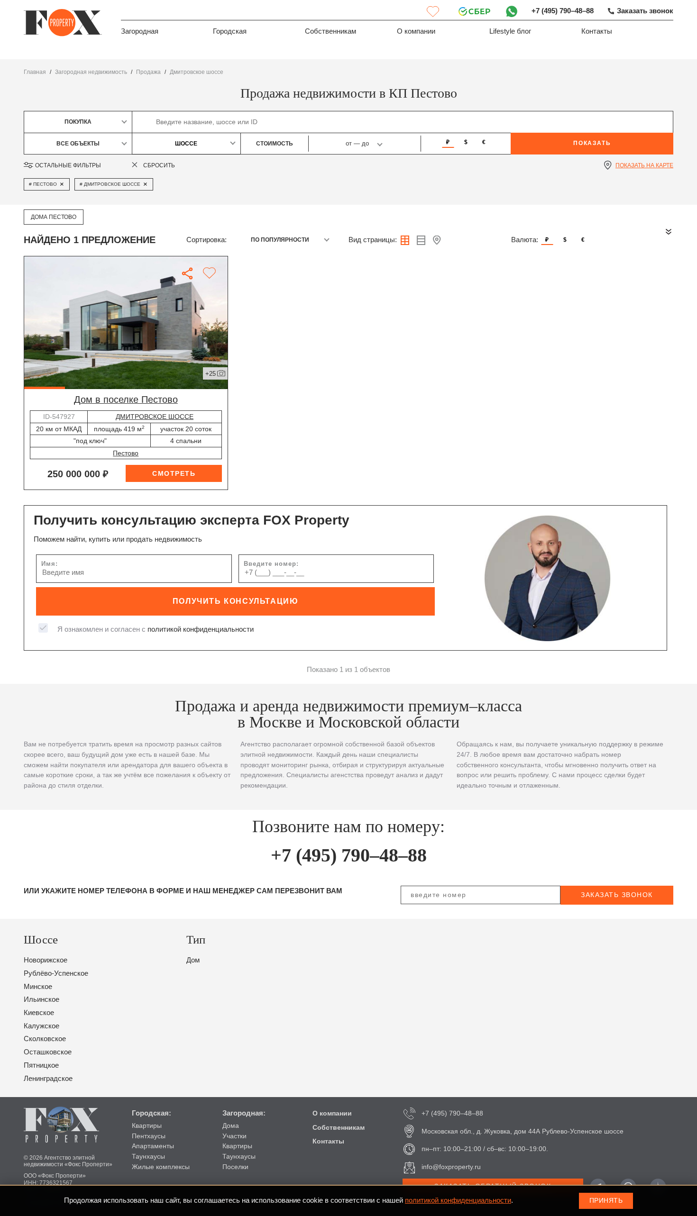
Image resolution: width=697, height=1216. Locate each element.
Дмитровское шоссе (196, 72)
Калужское (41, 1026)
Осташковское (48, 1052)
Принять (606, 1200)
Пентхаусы (148, 1136)
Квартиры (147, 1125)
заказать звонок (617, 894)
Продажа (148, 72)
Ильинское (41, 999)
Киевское (39, 1012)
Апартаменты (153, 1146)
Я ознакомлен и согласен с (155, 629)
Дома (230, 1125)
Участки (234, 1136)
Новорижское (45, 960)
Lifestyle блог (510, 31)
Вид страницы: (372, 240)
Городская (230, 31)
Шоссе (186, 143)
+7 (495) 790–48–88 (563, 11)
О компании (416, 31)
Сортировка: (206, 240)
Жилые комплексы (161, 1167)
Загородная (139, 31)
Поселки (235, 1167)
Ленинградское (48, 1078)
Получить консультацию (236, 601)
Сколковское (45, 1039)
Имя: (49, 563)
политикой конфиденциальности (200, 629)
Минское (38, 986)
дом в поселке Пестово (126, 399)
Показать (592, 143)
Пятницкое (41, 1065)
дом (193, 960)
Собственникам (330, 31)
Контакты (596, 31)
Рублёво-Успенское (56, 973)
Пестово (125, 453)
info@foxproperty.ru (451, 1167)
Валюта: (524, 240)
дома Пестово (53, 217)
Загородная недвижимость (91, 72)
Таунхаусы (148, 1156)
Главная (35, 72)
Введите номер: (271, 563)
